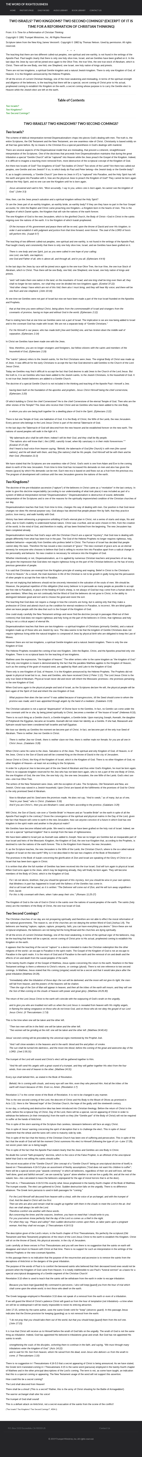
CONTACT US (96, 10)
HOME (13, 10)
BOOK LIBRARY (78, 10)
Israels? (14, 106)
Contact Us (104, 1428)
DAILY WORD (43, 10)
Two (8, 106)
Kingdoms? (16, 109)
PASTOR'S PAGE (27, 10)
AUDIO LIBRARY (61, 10)
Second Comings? (20, 113)
